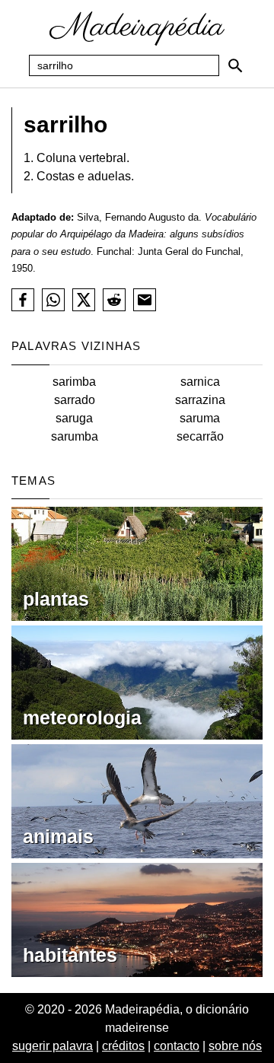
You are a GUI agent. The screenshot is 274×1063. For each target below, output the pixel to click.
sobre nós (235, 1045)
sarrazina (200, 399)
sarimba (74, 381)
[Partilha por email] (144, 299)
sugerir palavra (52, 1045)
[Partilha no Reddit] (114, 299)
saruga (74, 418)
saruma (200, 418)
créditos (123, 1045)
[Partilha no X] (83, 299)
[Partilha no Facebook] (22, 299)
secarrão (200, 436)
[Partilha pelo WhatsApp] (53, 299)
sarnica (200, 381)
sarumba (74, 436)
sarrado (74, 399)
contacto (176, 1045)
